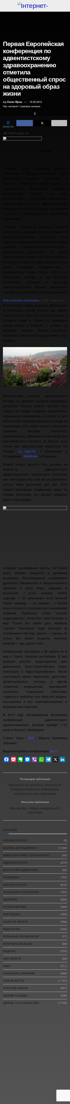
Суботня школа (15, 988)
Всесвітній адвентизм (20, 870)
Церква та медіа (15, 995)
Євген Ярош (14, 102)
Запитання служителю (21, 892)
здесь (54, 751)
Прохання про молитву (21, 936)
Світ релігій (12, 958)
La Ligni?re (27, 451)
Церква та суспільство (21, 1003)
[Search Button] (65, 6)
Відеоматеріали (15, 862)
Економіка (11, 877)
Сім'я (6, 966)
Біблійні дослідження (20, 848)
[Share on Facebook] (24, 123)
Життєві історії (14, 885)
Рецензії (9, 951)
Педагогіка (11, 929)
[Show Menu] (4, 6)
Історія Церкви (14, 907)
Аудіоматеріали (15, 840)
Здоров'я (10, 899)
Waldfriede (30, 456)
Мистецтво (11, 914)
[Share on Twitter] (42, 123)
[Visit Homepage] (35, 6)
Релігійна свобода (17, 944)
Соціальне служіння (19, 973)
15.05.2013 (35, 102)
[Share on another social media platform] (59, 123)
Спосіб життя (13, 980)
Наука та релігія (15, 922)
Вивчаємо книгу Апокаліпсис (26, 855)
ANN (31, 738)
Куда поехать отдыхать (21, 300)
